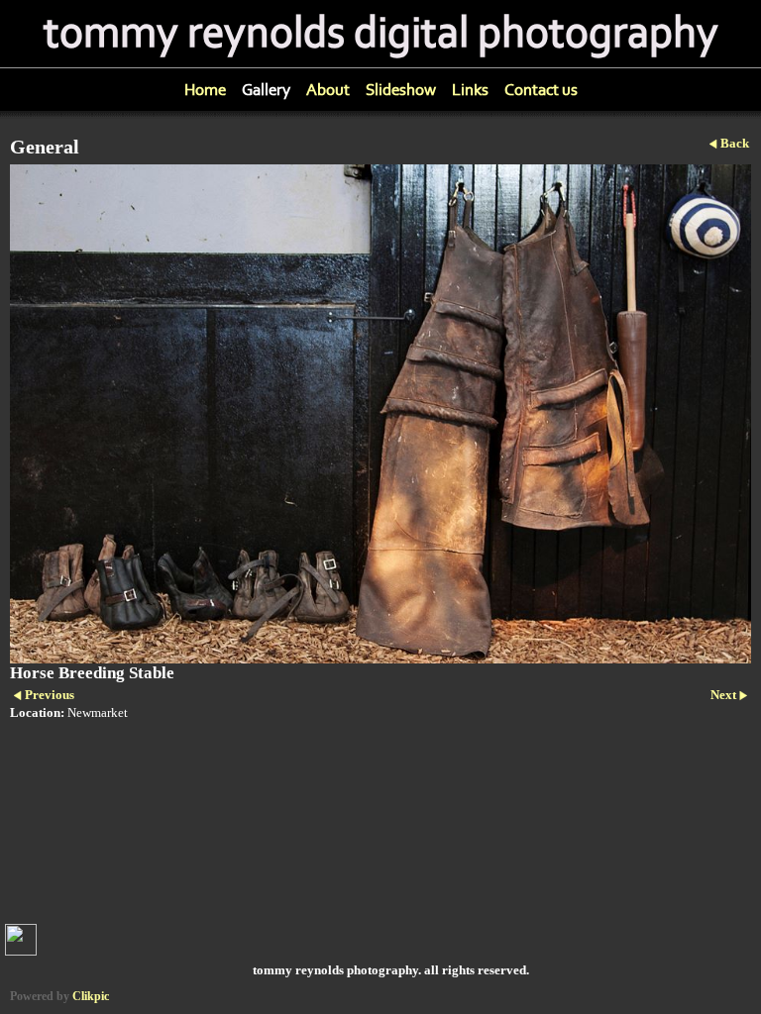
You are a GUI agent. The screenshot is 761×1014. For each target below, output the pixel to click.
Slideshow (401, 89)
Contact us (541, 89)
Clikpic (90, 996)
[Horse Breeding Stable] (380, 413)
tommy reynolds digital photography (381, 33)
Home (205, 89)
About (328, 89)
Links (470, 89)
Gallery (266, 89)
